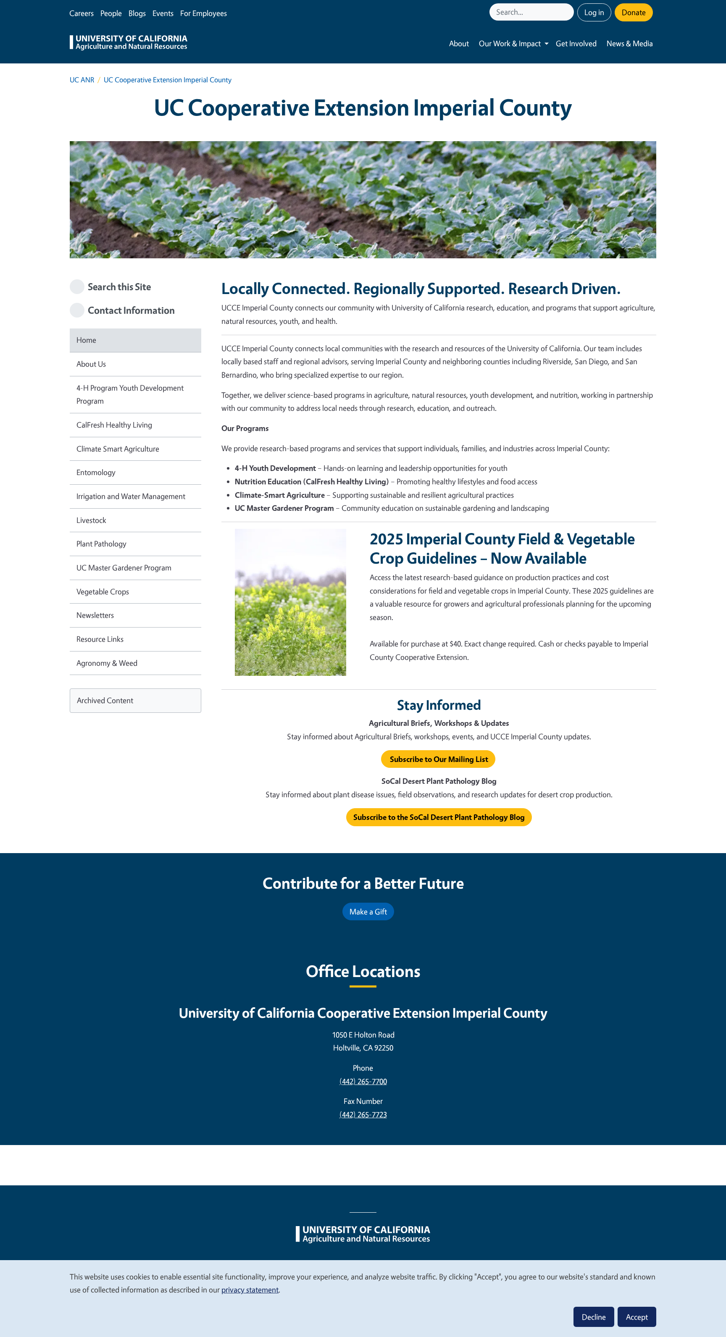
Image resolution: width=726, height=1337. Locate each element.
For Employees (203, 13)
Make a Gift (368, 911)
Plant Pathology (101, 543)
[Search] (568, 12)
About (459, 43)
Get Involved (576, 43)
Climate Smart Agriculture (117, 449)
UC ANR (82, 79)
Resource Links (100, 639)
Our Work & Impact (510, 43)
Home (86, 340)
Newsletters (95, 615)
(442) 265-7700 (363, 1081)
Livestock (91, 520)
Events (163, 13)
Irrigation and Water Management (130, 496)
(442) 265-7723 (363, 1114)
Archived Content (105, 700)
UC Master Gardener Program (123, 567)
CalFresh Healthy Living (114, 425)
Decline (594, 1317)
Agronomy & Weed (106, 663)
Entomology (96, 472)
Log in (594, 12)
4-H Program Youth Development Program (130, 394)
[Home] (128, 43)
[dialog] (363, 1298)
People (111, 13)
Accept (637, 1317)
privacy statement (250, 1289)
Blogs (137, 13)
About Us (91, 364)
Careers (81, 13)
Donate (634, 12)
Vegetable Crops (102, 591)
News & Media (630, 43)
